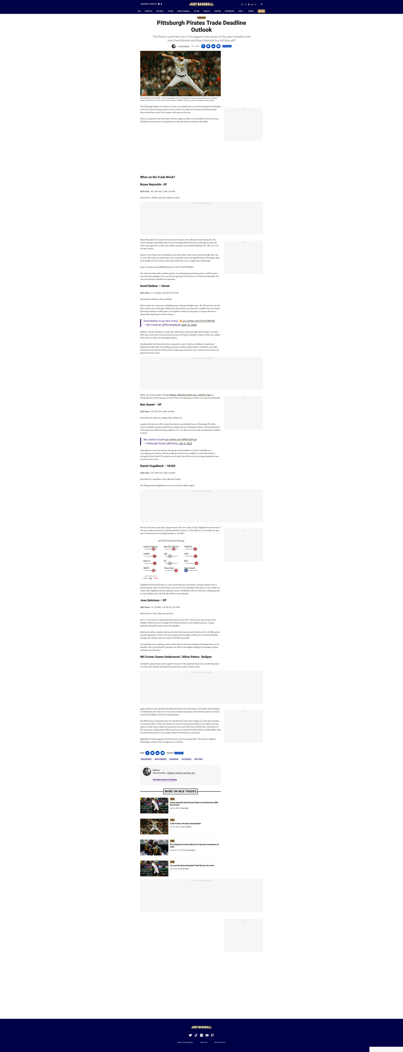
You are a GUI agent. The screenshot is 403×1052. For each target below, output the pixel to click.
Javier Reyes (185, 869)
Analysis (201, 17)
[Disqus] (201, 985)
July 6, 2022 (185, 443)
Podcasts (206, 11)
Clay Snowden (184, 46)
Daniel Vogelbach (160, 759)
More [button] (240, 11)
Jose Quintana (186, 759)
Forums (251, 11)
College (170, 11)
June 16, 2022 (189, 324)
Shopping (217, 11)
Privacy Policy (220, 1042)
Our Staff (204, 1042)
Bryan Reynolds (146, 759)
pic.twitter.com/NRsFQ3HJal (181, 439)
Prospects (148, 11)
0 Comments (227, 46)
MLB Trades (199, 759)
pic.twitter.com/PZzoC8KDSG (199, 320)
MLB (139, 11)
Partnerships (229, 11)
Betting (196, 11)
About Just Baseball (185, 1042)
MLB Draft (160, 11)
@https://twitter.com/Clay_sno (181, 773)
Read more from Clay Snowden (165, 779)
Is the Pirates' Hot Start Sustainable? (185, 823)
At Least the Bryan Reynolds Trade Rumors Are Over (192, 865)
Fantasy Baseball (183, 11)
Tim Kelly (185, 808)
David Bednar (174, 759)
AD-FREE (261, 11)
